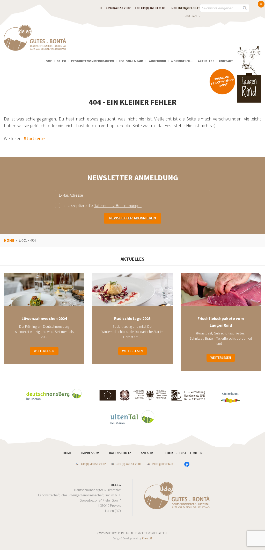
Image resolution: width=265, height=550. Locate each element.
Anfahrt (148, 453)
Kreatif (147, 538)
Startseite (34, 138)
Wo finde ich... (182, 61)
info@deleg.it (189, 8)
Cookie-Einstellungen (184, 453)
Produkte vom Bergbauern (92, 61)
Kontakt (226, 61)
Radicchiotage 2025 (132, 318)
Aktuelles (206, 61)
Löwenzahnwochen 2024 (44, 318)
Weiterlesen (44, 351)
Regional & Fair (131, 61)
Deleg (61, 61)
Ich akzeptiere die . (102, 205)
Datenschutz (120, 453)
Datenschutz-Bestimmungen (118, 205)
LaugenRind (157, 61)
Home (47, 61)
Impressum (90, 453)
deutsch (191, 16)
